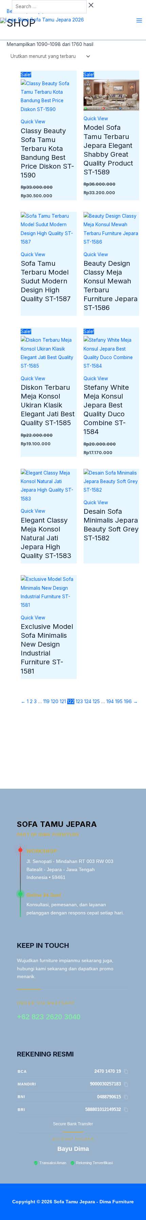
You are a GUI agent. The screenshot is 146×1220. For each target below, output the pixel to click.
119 (46, 701)
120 (54, 701)
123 (79, 701)
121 (63, 701)
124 (87, 701)
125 (96, 701)
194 (110, 701)
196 (128, 701)
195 (119, 701)
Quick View (33, 121)
